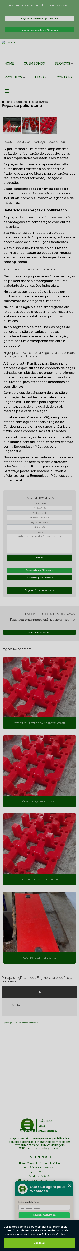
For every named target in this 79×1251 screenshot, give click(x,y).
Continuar (39, 1242)
